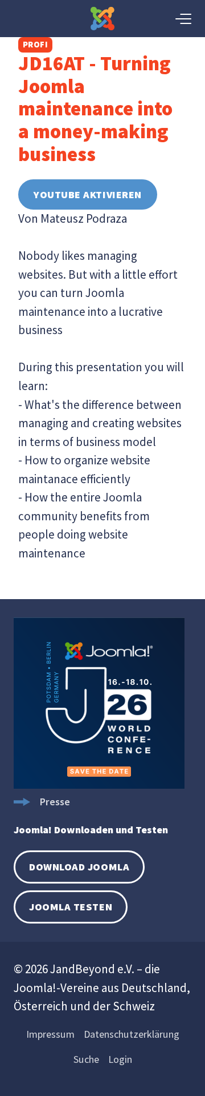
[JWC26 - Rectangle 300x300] (99, 785)
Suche (86, 1059)
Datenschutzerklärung (131, 1034)
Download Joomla (79, 866)
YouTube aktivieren (88, 194)
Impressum (50, 1034)
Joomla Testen (70, 906)
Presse (54, 801)
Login (120, 1059)
